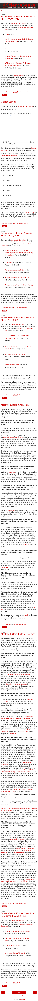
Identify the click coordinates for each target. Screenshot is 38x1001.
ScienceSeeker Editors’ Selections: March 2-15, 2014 (18, 318)
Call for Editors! (8, 101)
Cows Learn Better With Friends (15, 953)
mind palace (5, 567)
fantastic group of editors (25, 106)
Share (4, 95)
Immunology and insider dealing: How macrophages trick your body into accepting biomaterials (19, 253)
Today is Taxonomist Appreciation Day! (17, 277)
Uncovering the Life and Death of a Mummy (19, 285)
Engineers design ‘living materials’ (16, 49)
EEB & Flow (24, 732)
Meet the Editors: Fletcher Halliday (17, 634)
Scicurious (11, 510)
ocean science (21, 848)
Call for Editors (19, 75)
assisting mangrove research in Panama (17, 674)
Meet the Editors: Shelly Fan (15, 405)
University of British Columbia (13, 438)
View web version (19, 996)
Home (19, 992)
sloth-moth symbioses (17, 839)
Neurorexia (11, 472)
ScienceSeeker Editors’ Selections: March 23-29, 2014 (18, 17)
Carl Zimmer (13, 733)
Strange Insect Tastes (12, 945)
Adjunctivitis (9, 262)
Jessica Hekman (19, 852)
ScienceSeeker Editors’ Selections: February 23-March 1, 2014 (18, 914)
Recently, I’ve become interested (16, 684)
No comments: (24, 92)
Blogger (22, 999)
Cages (7, 34)
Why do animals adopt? (12, 365)
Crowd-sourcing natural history (15, 270)
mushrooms (30, 848)
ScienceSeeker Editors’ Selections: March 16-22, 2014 (18, 234)
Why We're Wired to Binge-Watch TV (17, 354)
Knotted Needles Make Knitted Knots (17, 931)
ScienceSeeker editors (18, 23)
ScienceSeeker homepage (9, 155)
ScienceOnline (29, 212)
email (26, 615)
